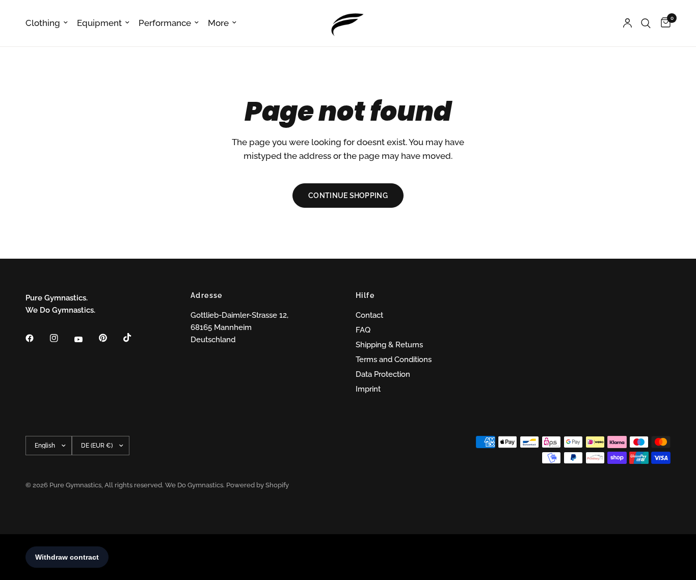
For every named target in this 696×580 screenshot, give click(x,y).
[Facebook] (36, 338)
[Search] (646, 23)
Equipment (99, 23)
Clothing (42, 23)
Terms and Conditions (394, 359)
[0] (663, 23)
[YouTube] (85, 339)
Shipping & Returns (389, 344)
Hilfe (365, 295)
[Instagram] (61, 338)
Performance (165, 23)
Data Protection (383, 374)
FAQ (363, 330)
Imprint (368, 389)
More (218, 23)
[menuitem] (48, 23)
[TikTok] (134, 337)
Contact (369, 315)
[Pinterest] (110, 338)
